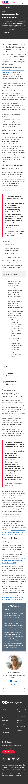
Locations (5, 714)
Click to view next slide (24, 690)
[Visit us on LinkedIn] (9, 759)
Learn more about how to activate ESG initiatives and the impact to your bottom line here (13, 532)
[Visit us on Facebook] (4, 759)
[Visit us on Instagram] (18, 759)
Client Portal (21, 716)
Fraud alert (5, 732)
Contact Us (5, 710)
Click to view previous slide (3, 690)
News (4, 724)
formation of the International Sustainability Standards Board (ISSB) (13, 561)
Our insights (7, 7)
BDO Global (19, 711)
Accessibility (21, 726)
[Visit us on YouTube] (13, 759)
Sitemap (19, 730)
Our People (5, 728)
